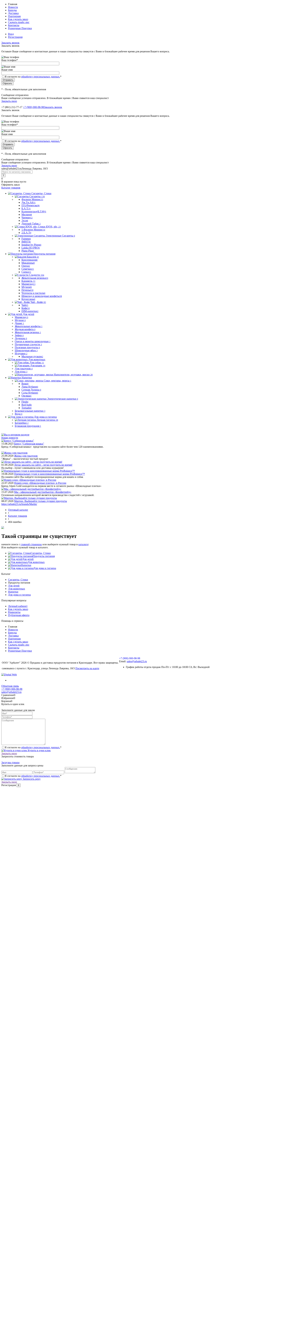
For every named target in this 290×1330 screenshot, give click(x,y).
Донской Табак (31, 223)
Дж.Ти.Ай (28, 202)
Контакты (13, 25)
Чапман (27, 217)
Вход (11, 34)
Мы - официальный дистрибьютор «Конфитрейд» (42, 492)
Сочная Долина (31, 389)
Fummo (26, 238)
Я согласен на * (33, 747)
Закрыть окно (9, 101)
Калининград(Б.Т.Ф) (33, 211)
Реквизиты (14, 612)
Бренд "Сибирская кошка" (29, 443)
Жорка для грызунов (26, 455)
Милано (26, 214)
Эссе (24, 220)
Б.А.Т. (26, 208)
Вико (25, 383)
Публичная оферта (18, 615)
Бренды (12, 10)
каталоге (83, 544)
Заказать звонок (10, 42)
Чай (24, 305)
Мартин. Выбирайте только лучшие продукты (40, 501)
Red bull (26, 404)
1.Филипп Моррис (33, 229)
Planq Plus (27, 250)
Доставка (13, 13)
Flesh (24, 401)
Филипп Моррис (32, 199)
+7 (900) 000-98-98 (33, 107)
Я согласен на (33, 76)
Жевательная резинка (34, 278)
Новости (13, 7)
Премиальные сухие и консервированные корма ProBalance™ (49, 473)
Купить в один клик (39, 750)
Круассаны (28, 299)
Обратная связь (10, 686)
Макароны (28, 262)
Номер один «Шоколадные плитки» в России (40, 483)
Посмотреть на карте (87, 668)
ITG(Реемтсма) (30, 205)
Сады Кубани (29, 392)
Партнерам (14, 16)
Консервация (29, 259)
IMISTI (26, 241)
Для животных (36, 562)
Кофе (25, 308)
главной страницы (31, 544)
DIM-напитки (29, 311)
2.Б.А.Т (26, 232)
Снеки (26, 271)
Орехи (25, 265)
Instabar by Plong (31, 244)
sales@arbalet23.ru (137, 661)
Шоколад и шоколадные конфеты (41, 296)
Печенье (27, 290)
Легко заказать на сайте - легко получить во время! (43, 464)
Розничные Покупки (20, 28)
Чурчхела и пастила (33, 293)
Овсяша (26, 395)
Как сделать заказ (18, 19)
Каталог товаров (10, 187)
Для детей (28, 559)
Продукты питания (44, 556)
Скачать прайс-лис (18, 22)
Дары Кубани (29, 386)
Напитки (26, 565)
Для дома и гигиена (44, 568)
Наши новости (9, 437)
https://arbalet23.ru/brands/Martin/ (19, 504)
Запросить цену (31, 778)
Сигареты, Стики (41, 553)
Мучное (26, 287)
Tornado (26, 407)
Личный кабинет (18, 606)
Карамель (28, 281)
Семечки (27, 268)
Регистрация (15, 37)
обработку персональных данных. (40, 76)
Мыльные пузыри (32, 356)
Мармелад (28, 284)
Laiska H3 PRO (30, 247)
